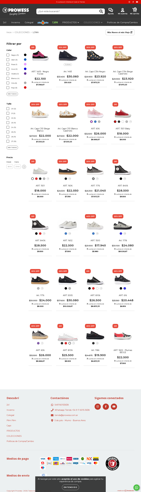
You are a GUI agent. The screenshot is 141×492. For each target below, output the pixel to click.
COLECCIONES (92, 22)
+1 (130, 121)
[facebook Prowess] (133, 2)
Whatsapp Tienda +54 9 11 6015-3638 (72, 410)
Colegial (29, 22)
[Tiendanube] (125, 491)
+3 (69, 233)
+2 (69, 178)
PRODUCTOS (70, 22)
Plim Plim (42, 22)
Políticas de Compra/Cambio (122, 22)
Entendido (70, 487)
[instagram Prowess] (130, 2)
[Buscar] (101, 11)
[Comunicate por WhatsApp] (136, 487)
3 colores (68, 64)
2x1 (4, 22)
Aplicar (24, 167)
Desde (8, 162)
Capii (55, 22)
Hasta (16, 162)
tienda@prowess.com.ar (66, 415)
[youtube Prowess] (137, 2)
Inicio (9, 32)
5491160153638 (62, 405)
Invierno (15, 22)
